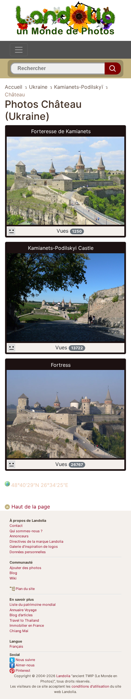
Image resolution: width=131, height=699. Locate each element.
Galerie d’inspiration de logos (34, 546)
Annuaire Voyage (23, 610)
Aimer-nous (25, 665)
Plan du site (25, 588)
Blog (13, 573)
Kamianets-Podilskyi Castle (60, 248)
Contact (16, 525)
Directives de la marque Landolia (36, 541)
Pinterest (22, 670)
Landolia (63, 676)
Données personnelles (28, 552)
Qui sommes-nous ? (26, 531)
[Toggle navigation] (19, 49)
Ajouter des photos (25, 568)
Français (16, 646)
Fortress (61, 365)
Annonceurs (19, 536)
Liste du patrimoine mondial (33, 604)
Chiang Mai (19, 631)
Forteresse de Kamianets (61, 131)
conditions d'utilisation (90, 686)
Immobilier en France (27, 625)
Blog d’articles (21, 615)
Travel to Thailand (24, 620)
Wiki (13, 578)
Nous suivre (25, 659)
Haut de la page (30, 506)
